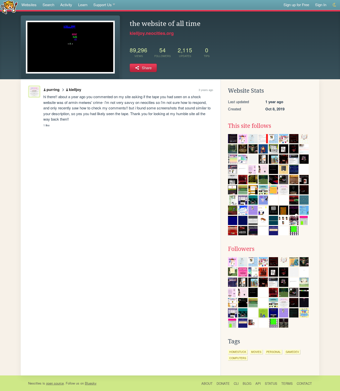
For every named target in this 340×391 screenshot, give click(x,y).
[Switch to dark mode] (334, 5)
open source (55, 383)
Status (271, 383)
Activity (66, 4)
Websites (29, 4)
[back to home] (9, 6)
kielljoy (75, 89)
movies (256, 352)
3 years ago (206, 90)
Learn (82, 4)
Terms (287, 383)
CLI (236, 383)
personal (273, 352)
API (258, 383)
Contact (304, 383)
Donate (223, 383)
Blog (247, 383)
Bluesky (91, 383)
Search (48, 4)
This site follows (249, 126)
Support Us (102, 4)
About (207, 383)
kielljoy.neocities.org (152, 33)
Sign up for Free (296, 4)
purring (53, 89)
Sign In (320, 4)
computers (237, 358)
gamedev (292, 352)
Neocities (35, 383)
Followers (241, 249)
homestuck (237, 352)
